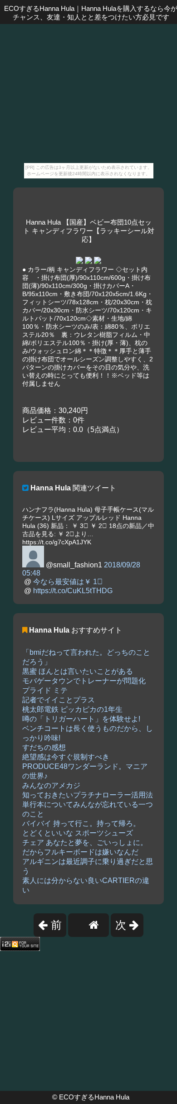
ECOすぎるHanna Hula (94, 1097)
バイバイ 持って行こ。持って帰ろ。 (81, 823)
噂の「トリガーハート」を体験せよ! (81, 719)
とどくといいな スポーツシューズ (77, 833)
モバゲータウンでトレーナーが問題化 (84, 681)
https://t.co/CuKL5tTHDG (73, 591)
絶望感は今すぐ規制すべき (65, 757)
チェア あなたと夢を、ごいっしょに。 (85, 842)
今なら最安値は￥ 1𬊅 (68, 582)
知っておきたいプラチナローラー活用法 (87, 795)
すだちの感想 (44, 747)
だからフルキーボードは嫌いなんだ (80, 852)
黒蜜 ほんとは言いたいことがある (77, 671)
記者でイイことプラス (58, 700)
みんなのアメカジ (51, 785)
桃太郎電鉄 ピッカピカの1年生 (72, 709)
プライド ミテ (45, 690)
